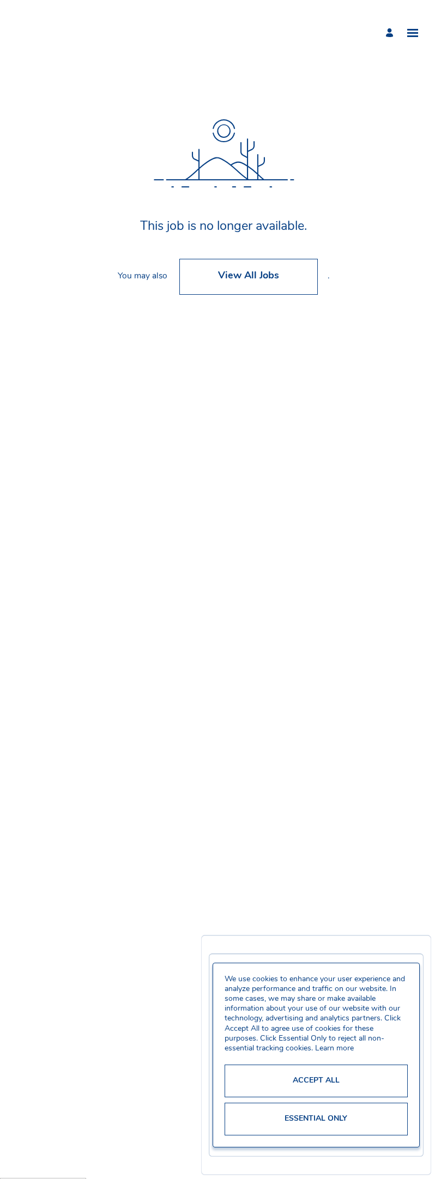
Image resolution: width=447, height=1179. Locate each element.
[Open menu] (412, 33)
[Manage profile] (391, 33)
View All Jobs (248, 276)
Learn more (334, 1048)
